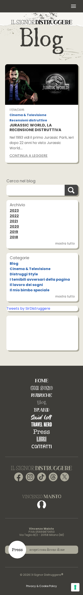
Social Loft (42, 417)
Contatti (42, 446)
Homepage (41, 380)
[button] (73, 6)
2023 (14, 210)
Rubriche (41, 395)
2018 (14, 237)
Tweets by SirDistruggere (28, 308)
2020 (14, 226)
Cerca (71, 190)
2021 (14, 221)
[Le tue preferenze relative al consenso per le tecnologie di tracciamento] (75, 587)
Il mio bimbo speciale (29, 290)
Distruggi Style (24, 274)
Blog (14, 263)
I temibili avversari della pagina (40, 279)
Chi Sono (42, 388)
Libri (41, 439)
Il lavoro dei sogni (26, 284)
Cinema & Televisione (28, 115)
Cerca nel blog (20, 181)
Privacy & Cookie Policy (41, 586)
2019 (14, 231)
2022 (14, 215)
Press (41, 432)
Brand (41, 410)
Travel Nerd (41, 424)
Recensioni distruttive (28, 120)
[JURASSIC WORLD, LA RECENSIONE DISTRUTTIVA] (41, 84)
